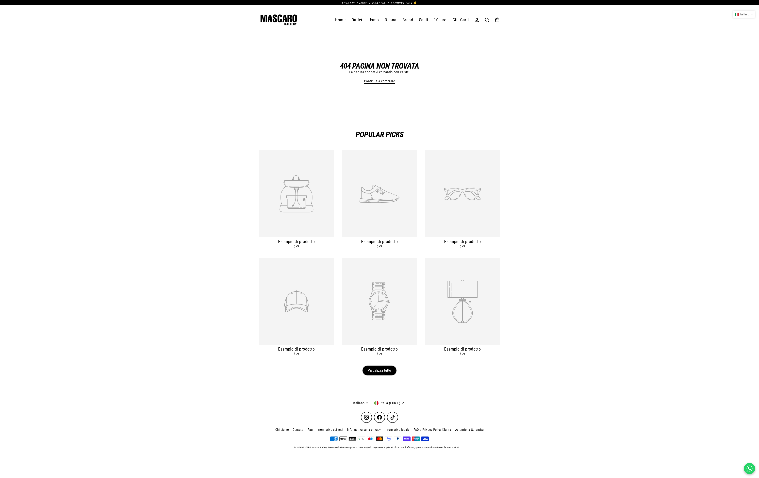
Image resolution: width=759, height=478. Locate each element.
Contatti (298, 430)
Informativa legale (397, 430)
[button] (744, 14)
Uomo (373, 19)
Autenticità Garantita (469, 430)
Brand (407, 19)
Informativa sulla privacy (364, 430)
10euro (440, 19)
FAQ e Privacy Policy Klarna (432, 430)
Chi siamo (282, 430)
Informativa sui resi (330, 430)
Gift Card (460, 19)
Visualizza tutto (379, 370)
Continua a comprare (379, 81)
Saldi (423, 19)
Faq (310, 430)
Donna (390, 19)
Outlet (357, 19)
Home (340, 19)
